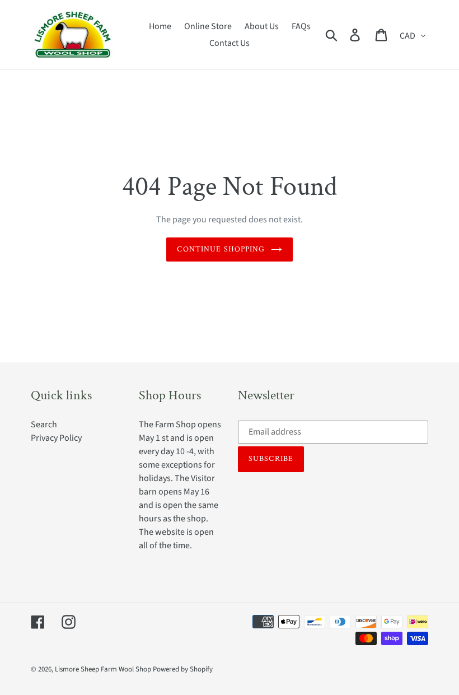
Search (44, 424)
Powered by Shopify (183, 669)
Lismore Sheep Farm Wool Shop (103, 669)
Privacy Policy (56, 438)
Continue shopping (221, 249)
